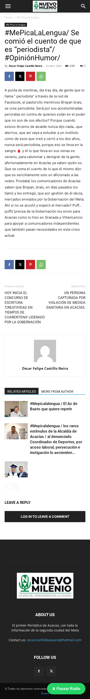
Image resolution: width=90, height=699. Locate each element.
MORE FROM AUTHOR (57, 391)
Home (8, 17)
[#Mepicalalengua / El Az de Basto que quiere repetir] (16, 409)
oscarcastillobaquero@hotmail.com (54, 640)
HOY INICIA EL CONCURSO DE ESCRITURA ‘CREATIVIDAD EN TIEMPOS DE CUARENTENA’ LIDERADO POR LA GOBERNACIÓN (25, 307)
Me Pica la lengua (28, 17)
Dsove (45, 693)
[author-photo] (45, 362)
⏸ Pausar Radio (66, 689)
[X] (19, 76)
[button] (7, 6)
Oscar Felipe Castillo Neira (25, 66)
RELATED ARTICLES (21, 391)
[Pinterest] (30, 76)
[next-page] (15, 486)
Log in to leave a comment (45, 516)
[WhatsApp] (41, 76)
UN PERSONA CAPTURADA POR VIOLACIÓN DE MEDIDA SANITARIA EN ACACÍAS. (65, 300)
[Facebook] (9, 76)
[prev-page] (7, 486)
